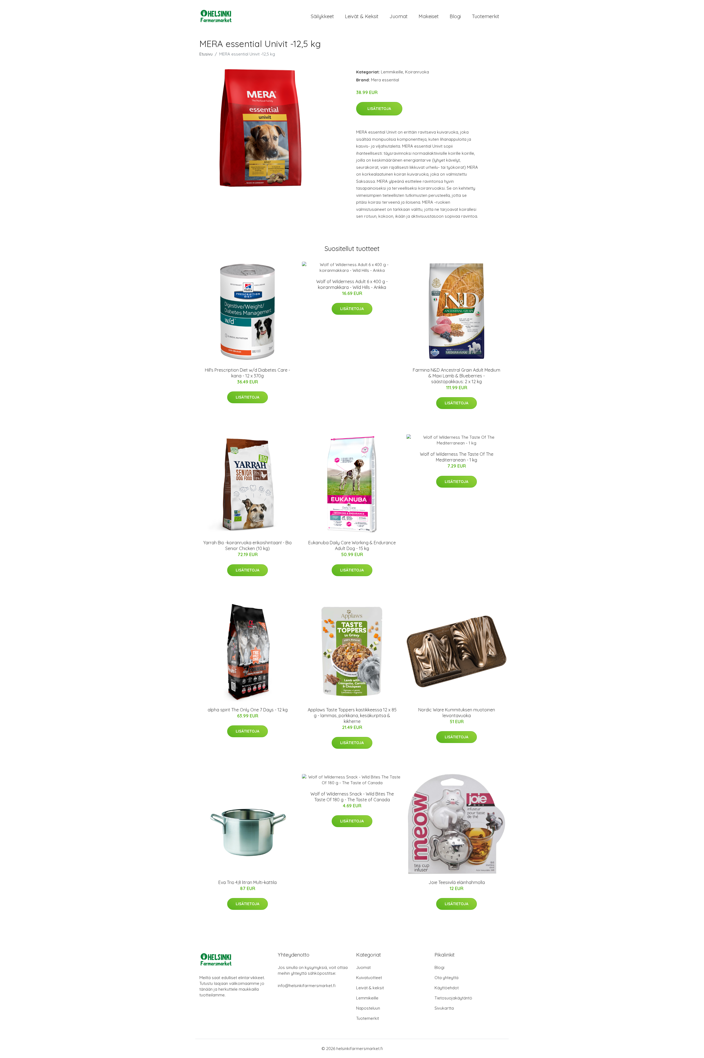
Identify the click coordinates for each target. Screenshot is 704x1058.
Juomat (398, 16)
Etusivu (206, 54)
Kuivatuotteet (369, 977)
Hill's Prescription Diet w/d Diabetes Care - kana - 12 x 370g (247, 373)
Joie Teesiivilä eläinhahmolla (456, 882)
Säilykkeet (322, 16)
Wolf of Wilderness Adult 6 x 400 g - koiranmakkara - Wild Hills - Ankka (352, 284)
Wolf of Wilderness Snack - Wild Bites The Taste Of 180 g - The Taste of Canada (352, 796)
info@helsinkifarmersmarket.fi (307, 985)
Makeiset (429, 16)
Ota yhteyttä (446, 977)
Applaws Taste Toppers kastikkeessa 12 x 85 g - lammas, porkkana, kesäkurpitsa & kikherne (352, 715)
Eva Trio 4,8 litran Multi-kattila (247, 882)
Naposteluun (368, 1008)
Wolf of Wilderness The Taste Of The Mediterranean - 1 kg (456, 457)
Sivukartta (444, 1008)
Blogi (455, 16)
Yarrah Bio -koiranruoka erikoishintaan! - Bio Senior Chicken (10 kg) (247, 545)
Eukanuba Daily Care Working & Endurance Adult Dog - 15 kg (352, 545)
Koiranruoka (417, 71)
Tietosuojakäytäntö (453, 998)
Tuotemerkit (485, 16)
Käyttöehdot (447, 987)
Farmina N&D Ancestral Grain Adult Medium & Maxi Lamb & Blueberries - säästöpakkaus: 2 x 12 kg (456, 375)
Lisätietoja (379, 108)
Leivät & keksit (361, 16)
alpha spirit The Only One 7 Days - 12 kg (248, 709)
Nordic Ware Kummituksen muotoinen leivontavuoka (456, 712)
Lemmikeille (392, 71)
